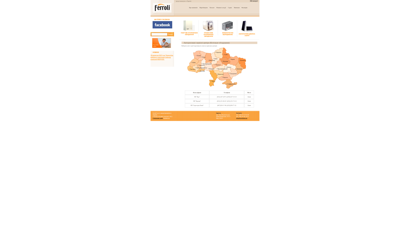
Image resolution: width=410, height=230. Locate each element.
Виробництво (204, 7)
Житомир (212, 60)
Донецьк (239, 69)
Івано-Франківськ (202, 68)
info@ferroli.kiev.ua (241, 118)
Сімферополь (231, 84)
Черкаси (218, 65)
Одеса (213, 81)
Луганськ (243, 60)
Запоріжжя (233, 73)
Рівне (204, 57)
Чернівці (202, 71)
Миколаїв (220, 74)
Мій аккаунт (254, 1)
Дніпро (229, 67)
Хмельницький (207, 64)
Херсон (225, 77)
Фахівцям (244, 7)
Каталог (212, 7)
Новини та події (221, 7)
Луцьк (199, 55)
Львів (193, 62)
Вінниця (211, 69)
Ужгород (192, 69)
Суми (226, 54)
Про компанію (193, 7)
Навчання (237, 7)
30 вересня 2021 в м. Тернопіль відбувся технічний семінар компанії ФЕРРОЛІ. (162, 57)
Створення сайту (158, 118)
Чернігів (218, 52)
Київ (216, 59)
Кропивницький (222, 69)
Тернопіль (202, 65)
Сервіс (230, 7)
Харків (233, 59)
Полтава (225, 61)
